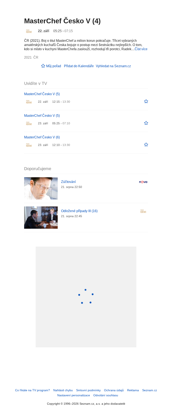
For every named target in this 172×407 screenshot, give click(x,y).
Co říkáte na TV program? (32, 390)
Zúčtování (68, 182)
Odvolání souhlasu (105, 395)
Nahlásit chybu (63, 390)
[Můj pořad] (146, 101)
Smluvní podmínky (88, 390)
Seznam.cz (149, 390)
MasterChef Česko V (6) (42, 137)
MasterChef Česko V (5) (42, 94)
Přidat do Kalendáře (79, 66)
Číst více (141, 49)
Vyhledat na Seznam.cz (113, 66)
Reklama (133, 390)
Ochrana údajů (114, 390)
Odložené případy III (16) (79, 211)
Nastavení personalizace (73, 395)
